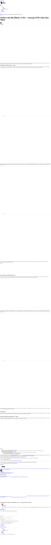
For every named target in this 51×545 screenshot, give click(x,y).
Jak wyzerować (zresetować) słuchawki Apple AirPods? (7, 472)
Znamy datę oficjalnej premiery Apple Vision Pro (5, 473)
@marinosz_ (17, 460)
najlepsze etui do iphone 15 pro (33, 468)
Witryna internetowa (2, 519)
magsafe (23, 468)
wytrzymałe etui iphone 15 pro (7, 469)
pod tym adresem (32, 455)
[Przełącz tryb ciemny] (0, 13)
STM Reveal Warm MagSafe (14, 463)
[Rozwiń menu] (1, 4)
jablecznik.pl (15, 462)
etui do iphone (4, 468)
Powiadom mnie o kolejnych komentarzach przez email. (7, 522)
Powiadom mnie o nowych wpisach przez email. (6, 523)
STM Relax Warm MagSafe (7, 463)
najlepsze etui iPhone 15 (39, 468)
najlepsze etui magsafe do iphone (45, 468)
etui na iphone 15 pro (13, 468)
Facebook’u (15, 451)
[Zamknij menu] (1, 5)
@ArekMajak (20, 460)
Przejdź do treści (2, 0)
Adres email (1, 518)
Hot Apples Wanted (2, 526)
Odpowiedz (3, 508)
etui (1, 468)
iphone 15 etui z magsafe (19, 468)
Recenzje (5, 14)
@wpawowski (13, 460)
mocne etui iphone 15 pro (27, 468)
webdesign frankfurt (4, 505)
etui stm (16, 468)
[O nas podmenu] (3, 528)
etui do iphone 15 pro (8, 468)
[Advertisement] (25, 268)
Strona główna (1, 14)
